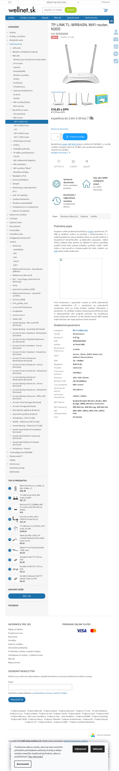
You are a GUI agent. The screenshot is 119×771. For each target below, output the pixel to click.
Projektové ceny (15, 633)
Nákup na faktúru (56, 2)
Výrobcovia (14, 464)
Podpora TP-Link (83, 710)
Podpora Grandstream (71, 719)
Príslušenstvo (19, 86)
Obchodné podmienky (18, 647)
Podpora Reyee (101, 719)
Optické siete (16, 222)
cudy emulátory (67, 716)
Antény (13, 32)
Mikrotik (16, 55)
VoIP (56, 251)
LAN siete (17, 48)
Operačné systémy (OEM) (24, 289)
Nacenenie (12, 636)
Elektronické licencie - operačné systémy (26, 294)
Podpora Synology (100, 716)
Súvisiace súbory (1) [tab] (69, 216)
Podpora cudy (53, 716)
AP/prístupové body (22, 141)
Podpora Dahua (30, 713)
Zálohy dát (17, 319)
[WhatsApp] (116, 46)
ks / (27, 596)
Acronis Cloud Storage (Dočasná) (27, 402)
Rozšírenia (17, 82)
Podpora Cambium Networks (82, 722)
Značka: (67, 37)
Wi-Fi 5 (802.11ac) (21, 125)
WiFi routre (18, 117)
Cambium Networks (21, 199)
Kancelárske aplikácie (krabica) (26, 410)
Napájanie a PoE (19, 176)
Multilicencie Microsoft (22, 275)
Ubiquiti (16, 183)
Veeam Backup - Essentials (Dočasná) (29, 329)
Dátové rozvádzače (21, 211)
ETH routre (18, 63)
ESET (15, 265)
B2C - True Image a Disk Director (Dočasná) (26, 280)
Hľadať (70, 10)
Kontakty (12, 640)
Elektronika (14, 471)
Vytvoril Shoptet (104, 735)
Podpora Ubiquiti (18, 710)
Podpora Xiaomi (50, 710)
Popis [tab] (55, 216)
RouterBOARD (19, 71)
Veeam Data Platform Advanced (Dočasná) (26, 437)
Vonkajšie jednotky (21, 148)
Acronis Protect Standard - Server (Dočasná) (27, 347)
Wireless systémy (21, 75)
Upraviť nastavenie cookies (76, 741)
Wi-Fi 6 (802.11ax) (21, 133)
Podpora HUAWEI (83, 716)
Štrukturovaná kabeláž (22, 203)
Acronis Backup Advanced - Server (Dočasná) (28, 385)
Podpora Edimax (45, 722)
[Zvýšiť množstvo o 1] (61, 135)
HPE (15, 253)
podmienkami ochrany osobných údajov (50, 693)
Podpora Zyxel (88, 713)
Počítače (13, 218)
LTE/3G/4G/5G (19, 114)
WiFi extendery (19, 164)
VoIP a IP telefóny (20, 195)
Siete (15, 285)
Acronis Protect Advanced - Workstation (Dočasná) (24, 359)
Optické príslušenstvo (23, 90)
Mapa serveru (14, 662)
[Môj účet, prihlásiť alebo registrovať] (116, 32)
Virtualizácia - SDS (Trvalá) (24, 418)
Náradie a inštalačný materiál (25, 52)
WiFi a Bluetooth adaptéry (24, 160)
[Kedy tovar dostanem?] (89, 119)
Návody (11, 658)
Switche (16, 67)
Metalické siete (16, 40)
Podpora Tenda (60, 713)
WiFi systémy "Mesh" (22, 168)
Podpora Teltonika (52, 719)
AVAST (16, 261)
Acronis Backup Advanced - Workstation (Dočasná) (24, 378)
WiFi (70, 144)
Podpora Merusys (18, 716)
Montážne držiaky (21, 172)
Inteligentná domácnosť (20, 238)
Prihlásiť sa (17, 699)
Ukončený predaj (17, 468)
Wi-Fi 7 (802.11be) (21, 137)
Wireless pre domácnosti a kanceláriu (29, 59)
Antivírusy (17, 245)
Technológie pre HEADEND (21, 452)
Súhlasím (97, 749)
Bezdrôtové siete (20, 110)
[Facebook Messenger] (115, 54)
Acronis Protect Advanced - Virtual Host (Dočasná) (30, 372)
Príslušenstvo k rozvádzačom (25, 207)
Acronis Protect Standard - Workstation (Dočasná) (30, 334)
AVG (15, 257)
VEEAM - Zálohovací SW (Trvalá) (26, 421)
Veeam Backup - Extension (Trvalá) (27, 425)
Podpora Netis (74, 713)
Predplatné (17, 311)
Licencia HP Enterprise (22, 307)
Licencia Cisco (19, 315)
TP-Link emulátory (99, 710)
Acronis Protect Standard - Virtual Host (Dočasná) (29, 353)
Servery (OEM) (19, 299)
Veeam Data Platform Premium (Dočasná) (26, 443)
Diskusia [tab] (84, 216)
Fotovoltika (15, 230)
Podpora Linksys (35, 719)
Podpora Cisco (16, 713)
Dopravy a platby (15, 644)
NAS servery (18, 106)
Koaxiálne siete (16, 234)
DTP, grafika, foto (20, 303)
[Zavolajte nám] (116, 61)
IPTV (15, 191)
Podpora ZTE (31, 722)
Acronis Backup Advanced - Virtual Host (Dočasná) (29, 391)
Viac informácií (35, 756)
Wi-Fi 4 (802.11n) (21, 121)
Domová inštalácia (20, 179)
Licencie (16, 94)
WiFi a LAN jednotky (21, 102)
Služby (13, 460)
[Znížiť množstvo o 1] (61, 138)
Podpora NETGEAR (19, 719)
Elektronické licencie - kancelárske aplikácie (28, 270)
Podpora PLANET (61, 722)
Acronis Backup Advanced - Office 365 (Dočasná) (29, 397)
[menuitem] (11, 17)
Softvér (13, 242)
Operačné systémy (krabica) (25, 414)
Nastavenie (23, 764)
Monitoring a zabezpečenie (24, 187)
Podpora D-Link (45, 713)
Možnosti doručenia (59, 129)
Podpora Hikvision (66, 710)
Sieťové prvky (16, 44)
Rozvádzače (15, 226)
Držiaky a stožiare (17, 36)
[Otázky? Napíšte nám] (115, 39)
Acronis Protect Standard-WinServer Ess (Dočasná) (28, 340)
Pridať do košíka (77, 136)
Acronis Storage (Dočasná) (24, 406)
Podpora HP (88, 719)
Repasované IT (16, 456)
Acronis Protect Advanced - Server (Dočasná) (28, 366)
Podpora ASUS (102, 713)
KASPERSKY (18, 249)
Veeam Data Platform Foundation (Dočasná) (27, 431)
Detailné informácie (59, 152)
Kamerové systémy (18, 214)
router (64, 144)
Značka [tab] (94, 216)
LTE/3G (16, 156)
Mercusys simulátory (37, 716)
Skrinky (16, 98)
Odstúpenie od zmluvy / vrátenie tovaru (25, 655)
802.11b (75, 144)
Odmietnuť (80, 749)
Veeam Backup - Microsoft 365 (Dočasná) (26, 324)
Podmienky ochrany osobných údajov (24, 651)
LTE (15, 129)
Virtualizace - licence (21, 448)
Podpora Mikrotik (34, 710)
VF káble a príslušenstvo (23, 152)
